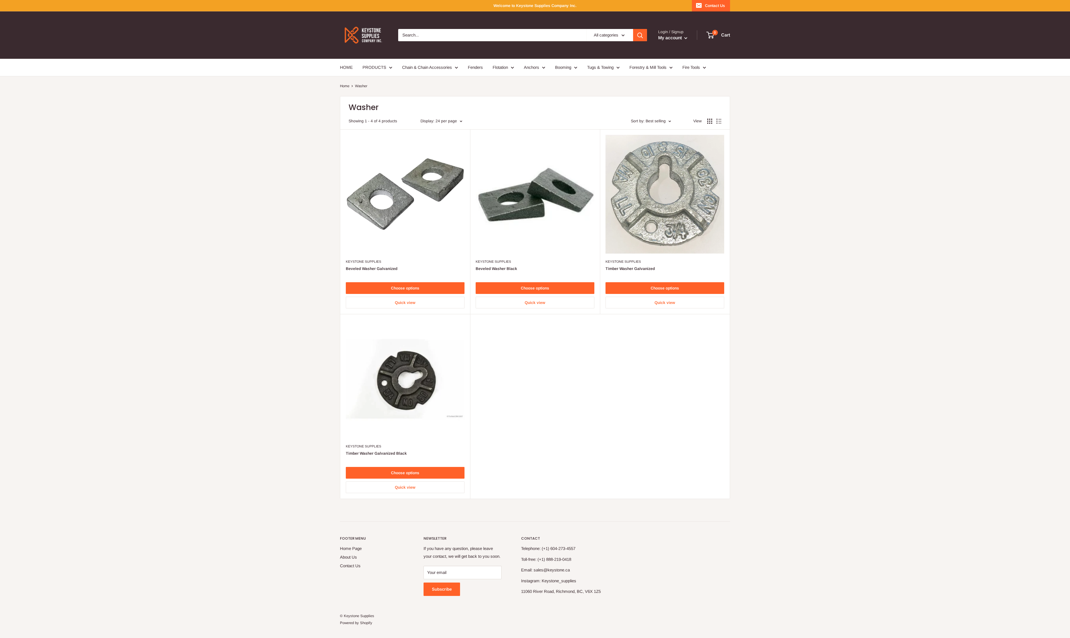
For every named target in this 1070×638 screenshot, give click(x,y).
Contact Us (715, 5)
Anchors (531, 67)
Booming (563, 67)
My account (670, 37)
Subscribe (442, 589)
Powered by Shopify (356, 623)
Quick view (405, 302)
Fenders (475, 67)
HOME (346, 67)
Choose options (405, 288)
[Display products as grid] (709, 121)
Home (344, 86)
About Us (348, 557)
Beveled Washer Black (496, 268)
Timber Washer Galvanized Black (376, 453)
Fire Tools (691, 67)
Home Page (351, 548)
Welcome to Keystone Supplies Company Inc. (535, 5)
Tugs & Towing (600, 67)
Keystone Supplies (363, 262)
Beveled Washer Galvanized (371, 268)
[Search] (640, 35)
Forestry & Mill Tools (648, 67)
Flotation (500, 67)
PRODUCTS (374, 67)
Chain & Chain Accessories (427, 67)
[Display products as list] (718, 121)
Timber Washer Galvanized (630, 268)
